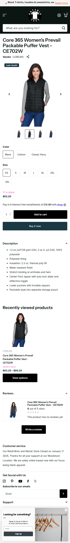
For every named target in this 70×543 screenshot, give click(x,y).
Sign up (18, 534)
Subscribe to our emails (16, 486)
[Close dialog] (66, 510)
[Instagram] (4, 481)
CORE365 (18, 56)
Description (10, 243)
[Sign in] (59, 15)
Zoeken (63, 28)
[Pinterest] (12, 481)
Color (6, 146)
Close (35, 502)
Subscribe (63, 493)
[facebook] (28, 481)
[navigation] (9, 94)
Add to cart (40, 214)
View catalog (5, 15)
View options (20, 377)
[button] (11, 211)
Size (5, 164)
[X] (35, 481)
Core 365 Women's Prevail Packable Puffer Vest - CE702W (18, 359)
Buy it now (35, 226)
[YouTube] (20, 481)
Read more (61, 3)
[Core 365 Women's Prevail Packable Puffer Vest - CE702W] (20, 329)
